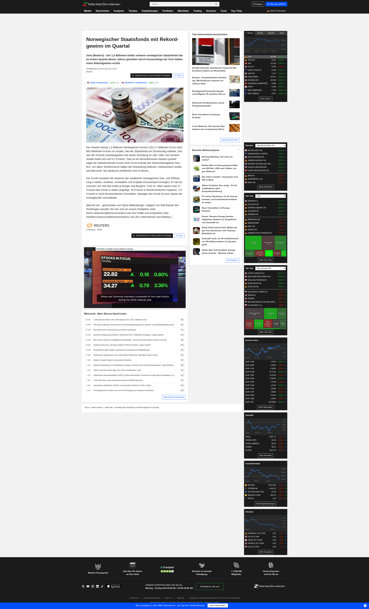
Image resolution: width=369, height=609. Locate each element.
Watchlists (183, 11)
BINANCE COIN (254, 495)
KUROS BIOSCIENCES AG (258, 170)
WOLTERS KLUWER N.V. (258, 292)
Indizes (250, 33)
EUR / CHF (249, 369)
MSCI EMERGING (255, 90)
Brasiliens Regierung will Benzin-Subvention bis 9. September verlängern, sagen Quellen (129, 335)
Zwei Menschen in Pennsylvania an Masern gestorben (115, 330)
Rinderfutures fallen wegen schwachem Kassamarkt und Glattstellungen (122, 350)
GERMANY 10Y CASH (257, 533)
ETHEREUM (253, 488)
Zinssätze (249, 512)
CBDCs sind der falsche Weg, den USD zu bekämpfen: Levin (117, 370)
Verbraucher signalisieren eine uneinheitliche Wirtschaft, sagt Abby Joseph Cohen (126, 355)
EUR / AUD (249, 389)
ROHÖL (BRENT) (252, 444)
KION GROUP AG (254, 283)
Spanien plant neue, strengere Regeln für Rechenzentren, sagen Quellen (122, 345)
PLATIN (248, 450)
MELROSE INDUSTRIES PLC (259, 277)
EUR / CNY (249, 392)
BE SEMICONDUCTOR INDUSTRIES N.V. (262, 302)
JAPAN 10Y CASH (255, 540)
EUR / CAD (249, 385)
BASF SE (251, 226)
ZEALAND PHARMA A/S (257, 280)
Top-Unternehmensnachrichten (210, 34)
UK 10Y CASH (253, 547)
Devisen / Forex (251, 340)
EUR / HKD (249, 395)
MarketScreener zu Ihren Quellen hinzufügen (152, 75)
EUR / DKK (249, 382)
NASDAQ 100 (253, 80)
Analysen (119, 11)
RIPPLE (251, 498)
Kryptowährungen (252, 464)
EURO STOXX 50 (254, 70)
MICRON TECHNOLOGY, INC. (259, 164)
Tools (224, 11)
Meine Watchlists (265, 187)
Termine (133, 11)
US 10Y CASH (253, 537)
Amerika (271, 33)
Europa (260, 33)
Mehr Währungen (265, 407)
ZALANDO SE (253, 211)
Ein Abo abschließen (276, 4)
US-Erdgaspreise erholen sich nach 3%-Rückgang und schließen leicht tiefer (124, 390)
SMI (249, 63)
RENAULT (252, 295)
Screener (211, 11)
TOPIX (250, 87)
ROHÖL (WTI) (250, 440)
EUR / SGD (249, 399)
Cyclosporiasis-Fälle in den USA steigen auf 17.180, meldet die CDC (120, 320)
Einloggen (257, 4)
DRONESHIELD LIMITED (258, 154)
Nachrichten (102, 11)
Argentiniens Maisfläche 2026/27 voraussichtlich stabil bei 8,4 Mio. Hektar (122, 385)
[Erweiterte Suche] (216, 4)
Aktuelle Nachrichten (230, 140)
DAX (249, 57)
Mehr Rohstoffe (266, 456)
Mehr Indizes (266, 99)
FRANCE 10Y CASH (256, 543)
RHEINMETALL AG (255, 179)
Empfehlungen (150, 11)
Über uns (168, 598)
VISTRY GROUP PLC (256, 273)
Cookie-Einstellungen (152, 598)
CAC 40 (251, 67)
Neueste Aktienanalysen (206, 150)
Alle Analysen (232, 260)
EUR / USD (249, 362)
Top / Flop (236, 11)
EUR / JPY (249, 402)
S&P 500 (251, 73)
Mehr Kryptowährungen (265, 504)
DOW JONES (253, 77)
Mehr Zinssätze (266, 552)
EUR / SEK (249, 375)
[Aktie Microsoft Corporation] (156, 83)
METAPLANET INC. (255, 150)
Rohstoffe (249, 415)
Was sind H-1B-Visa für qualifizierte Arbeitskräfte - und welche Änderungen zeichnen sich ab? (130, 340)
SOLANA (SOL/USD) (256, 492)
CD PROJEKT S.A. (255, 305)
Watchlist (249, 145)
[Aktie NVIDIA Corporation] (117, 83)
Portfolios (167, 11)
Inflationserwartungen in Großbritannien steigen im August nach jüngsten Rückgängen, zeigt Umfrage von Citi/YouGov (135, 365)
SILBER (248, 447)
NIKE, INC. (252, 182)
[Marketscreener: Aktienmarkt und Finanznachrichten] (101, 4)
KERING (251, 298)
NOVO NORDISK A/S (256, 157)
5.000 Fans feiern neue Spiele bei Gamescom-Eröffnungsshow (118, 380)
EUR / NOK (249, 378)
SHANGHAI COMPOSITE (258, 83)
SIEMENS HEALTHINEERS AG (260, 233)
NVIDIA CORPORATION (257, 167)
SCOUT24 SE (253, 204)
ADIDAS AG (252, 230)
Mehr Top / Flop (266, 260)
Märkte (87, 11)
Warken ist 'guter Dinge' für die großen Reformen (113, 360)
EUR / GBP (249, 365)
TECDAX (251, 60)
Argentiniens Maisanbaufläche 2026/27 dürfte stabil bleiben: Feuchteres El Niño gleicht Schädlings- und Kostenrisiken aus (135, 375)
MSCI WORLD (253, 94)
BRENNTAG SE (254, 220)
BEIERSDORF (253, 223)
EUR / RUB (249, 372)
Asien (282, 33)
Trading (197, 11)
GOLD (247, 437)
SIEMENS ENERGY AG (257, 160)
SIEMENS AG (253, 214)
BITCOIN (251, 485)
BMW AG (251, 176)
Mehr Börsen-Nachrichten (174, 397)
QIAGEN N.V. (253, 201)
